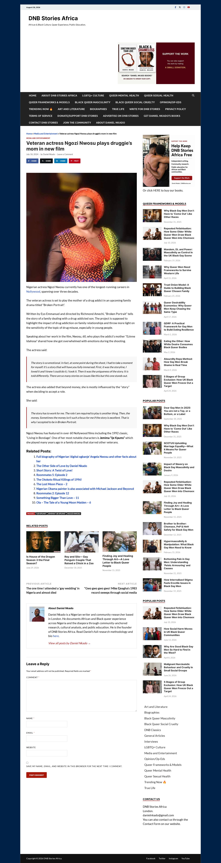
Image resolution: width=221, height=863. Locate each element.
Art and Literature (71, 109)
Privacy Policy (175, 109)
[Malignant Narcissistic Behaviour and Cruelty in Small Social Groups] (152, 664)
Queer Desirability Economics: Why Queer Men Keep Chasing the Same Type (178, 307)
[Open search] (193, 95)
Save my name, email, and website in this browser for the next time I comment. (74, 766)
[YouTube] (188, 7)
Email (30, 733)
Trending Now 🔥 (41, 109)
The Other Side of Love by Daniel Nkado (61, 466)
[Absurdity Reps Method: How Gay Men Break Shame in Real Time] (152, 359)
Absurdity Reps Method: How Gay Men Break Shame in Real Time (178, 362)
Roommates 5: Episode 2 (51, 475)
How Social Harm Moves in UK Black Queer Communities (178, 632)
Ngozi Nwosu (73, 513)
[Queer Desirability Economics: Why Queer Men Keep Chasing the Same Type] (152, 303)
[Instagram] (184, 7)
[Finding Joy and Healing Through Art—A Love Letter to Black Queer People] (120, 542)
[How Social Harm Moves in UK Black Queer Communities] (152, 629)
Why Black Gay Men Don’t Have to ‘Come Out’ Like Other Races (179, 213)
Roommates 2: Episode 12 (52, 493)
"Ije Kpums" (41, 513)
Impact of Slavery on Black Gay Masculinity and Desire (179, 467)
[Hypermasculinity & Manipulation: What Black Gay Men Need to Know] (152, 541)
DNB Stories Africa (53, 18)
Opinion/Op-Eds (170, 102)
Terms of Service (40, 115)
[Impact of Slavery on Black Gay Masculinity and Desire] (152, 464)
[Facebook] (175, 7)
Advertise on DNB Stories (121, 115)
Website (31, 747)
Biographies (98, 109)
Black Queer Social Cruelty (135, 102)
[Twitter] (180, 7)
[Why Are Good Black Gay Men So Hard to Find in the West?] (152, 647)
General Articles (154, 735)
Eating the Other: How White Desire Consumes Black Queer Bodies (178, 344)
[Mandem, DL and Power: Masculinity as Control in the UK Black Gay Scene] (152, 250)
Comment (32, 677)
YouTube (185, 858)
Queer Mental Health (124, 95)
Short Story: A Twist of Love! (54, 470)
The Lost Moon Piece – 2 (51, 484)
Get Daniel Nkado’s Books (162, 115)
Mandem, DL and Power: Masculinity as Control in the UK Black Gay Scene (178, 252)
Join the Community (77, 122)
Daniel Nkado (49, 154)
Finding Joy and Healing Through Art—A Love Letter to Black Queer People (178, 507)
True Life (118, 109)
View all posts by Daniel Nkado (69, 643)
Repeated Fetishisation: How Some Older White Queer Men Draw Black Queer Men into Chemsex (179, 233)
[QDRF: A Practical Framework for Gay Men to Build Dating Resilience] (152, 324)
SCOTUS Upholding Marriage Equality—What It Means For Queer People (178, 448)
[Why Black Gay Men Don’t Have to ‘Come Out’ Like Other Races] (152, 211)
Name (30, 718)
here (56, 636)
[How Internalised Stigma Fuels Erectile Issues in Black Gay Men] (152, 580)
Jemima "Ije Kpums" (57, 513)
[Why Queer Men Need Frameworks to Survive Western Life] (152, 267)
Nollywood (33, 291)
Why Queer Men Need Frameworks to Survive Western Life (177, 270)
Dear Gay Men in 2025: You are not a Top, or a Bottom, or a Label (177, 411)
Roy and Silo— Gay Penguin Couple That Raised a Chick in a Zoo (79, 560)
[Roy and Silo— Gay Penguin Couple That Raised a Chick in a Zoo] (81, 542)
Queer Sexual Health (158, 95)
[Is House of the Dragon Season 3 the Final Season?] (43, 542)
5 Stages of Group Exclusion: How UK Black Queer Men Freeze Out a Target (178, 381)
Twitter (162, 858)
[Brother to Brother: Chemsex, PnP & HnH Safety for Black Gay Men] (152, 524)
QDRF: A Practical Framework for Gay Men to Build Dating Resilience (179, 326)
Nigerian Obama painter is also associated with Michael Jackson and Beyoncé (85, 488)
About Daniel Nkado (110, 122)
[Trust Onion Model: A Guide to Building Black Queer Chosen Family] (152, 285)
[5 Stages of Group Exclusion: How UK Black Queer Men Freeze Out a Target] (152, 377)
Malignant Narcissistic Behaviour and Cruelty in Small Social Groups (178, 667)
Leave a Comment (65, 154)
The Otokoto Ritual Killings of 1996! (59, 479)
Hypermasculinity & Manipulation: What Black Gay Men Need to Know (179, 544)
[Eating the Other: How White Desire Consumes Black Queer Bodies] (152, 341)
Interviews (151, 741)
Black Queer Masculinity (92, 102)
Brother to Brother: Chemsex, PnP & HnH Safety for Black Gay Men (178, 526)
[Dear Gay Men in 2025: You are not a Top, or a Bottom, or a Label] (152, 408)
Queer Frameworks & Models (49, 102)
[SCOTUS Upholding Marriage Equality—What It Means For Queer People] (152, 443)
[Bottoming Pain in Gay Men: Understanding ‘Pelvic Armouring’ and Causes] (152, 559)
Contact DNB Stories (43, 122)
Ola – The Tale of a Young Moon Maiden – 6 (63, 502)
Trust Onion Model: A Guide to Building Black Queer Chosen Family (177, 288)
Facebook (150, 858)
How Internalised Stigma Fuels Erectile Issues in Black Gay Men (178, 583)
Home (32, 95)
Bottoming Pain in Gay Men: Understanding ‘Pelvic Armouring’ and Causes (177, 563)
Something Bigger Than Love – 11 (57, 497)
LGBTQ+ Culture (93, 95)
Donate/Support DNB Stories (77, 115)
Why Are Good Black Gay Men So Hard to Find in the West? (178, 649)
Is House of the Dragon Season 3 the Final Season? (40, 560)
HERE (156, 190)
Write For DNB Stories (144, 109)
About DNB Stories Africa (59, 95)
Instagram (173, 858)
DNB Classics (152, 730)
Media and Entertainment (46, 133)
